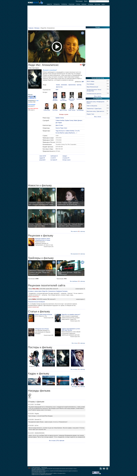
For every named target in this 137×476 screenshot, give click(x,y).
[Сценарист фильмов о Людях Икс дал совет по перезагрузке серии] (42, 197)
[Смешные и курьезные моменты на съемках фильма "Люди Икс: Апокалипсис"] (42, 268)
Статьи (78, 4)
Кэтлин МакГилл (60, 133)
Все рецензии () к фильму (78, 253)
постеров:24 (53, 160)
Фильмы (84, 4)
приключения (72, 84)
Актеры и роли (63, 114)
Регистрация (79, 1)
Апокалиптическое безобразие (36, 301)
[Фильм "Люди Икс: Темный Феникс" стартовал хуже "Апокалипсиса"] (70, 218)
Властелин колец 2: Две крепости (95, 111)
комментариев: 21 (80, 288)
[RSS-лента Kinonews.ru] (100, 468)
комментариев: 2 (80, 299)
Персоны (97, 4)
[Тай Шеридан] (80, 106)
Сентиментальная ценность (94, 93)
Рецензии (71, 4)
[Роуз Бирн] (55, 106)
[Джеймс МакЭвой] (55, 95)
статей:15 (53, 158)
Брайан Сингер (60, 117)
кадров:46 (42, 158)
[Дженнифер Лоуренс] (72, 95)
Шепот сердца (90, 81)
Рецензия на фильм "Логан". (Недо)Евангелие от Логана (42, 239)
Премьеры (57, 4)
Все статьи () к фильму (78, 343)
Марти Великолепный (92, 86)
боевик (58, 84)
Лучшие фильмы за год (98, 78)
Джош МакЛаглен (70, 133)
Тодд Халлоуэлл (60, 130)
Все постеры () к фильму (78, 369)
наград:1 (64, 156)
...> (76, 133)
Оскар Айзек (47, 110)
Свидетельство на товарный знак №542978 (41, 474)
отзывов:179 (65, 158)
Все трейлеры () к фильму (77, 281)
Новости (49, 4)
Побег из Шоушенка (92, 105)
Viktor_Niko (35, 288)
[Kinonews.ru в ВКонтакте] (103, 468)
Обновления (44, 467)
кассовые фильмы (33, 108)
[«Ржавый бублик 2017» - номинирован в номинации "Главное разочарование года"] (29, 396)
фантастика (59, 87)
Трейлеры (64, 4)
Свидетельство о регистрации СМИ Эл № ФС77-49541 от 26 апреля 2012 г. (49, 473)
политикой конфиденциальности (60, 470)
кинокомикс (64, 84)
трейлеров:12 (54, 156)
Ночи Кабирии (90, 84)
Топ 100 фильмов (97, 98)
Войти (85, 1)
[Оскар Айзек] (47, 106)
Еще (103, 4)
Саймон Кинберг (60, 120)
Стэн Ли (77, 130)
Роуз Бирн (55, 110)
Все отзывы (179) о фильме (56, 440)
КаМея (34, 299)
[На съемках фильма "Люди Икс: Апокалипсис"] (70, 268)
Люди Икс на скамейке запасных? (71, 314)
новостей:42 (42, 156)
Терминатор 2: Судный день (94, 108)
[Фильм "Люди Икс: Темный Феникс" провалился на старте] (42, 218)
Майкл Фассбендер (63, 99)
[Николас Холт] (80, 95)
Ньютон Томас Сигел (61, 128)
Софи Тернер (71, 110)
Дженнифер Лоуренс (72, 99)
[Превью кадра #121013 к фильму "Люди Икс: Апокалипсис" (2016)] (63, 381)
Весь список (97, 96)
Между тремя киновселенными (43, 314)
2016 (57, 89)
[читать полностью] (33, 296)
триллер (79, 84)
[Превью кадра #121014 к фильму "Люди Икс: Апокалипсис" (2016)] (48, 381)
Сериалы (90, 4)
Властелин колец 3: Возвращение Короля (95, 102)
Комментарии (48, 246)
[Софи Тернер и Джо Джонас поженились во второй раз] (70, 197)
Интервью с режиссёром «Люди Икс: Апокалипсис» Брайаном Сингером (47, 291)
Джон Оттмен (59, 125)
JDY (83, 81)
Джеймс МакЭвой (55, 99)
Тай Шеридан (80, 110)
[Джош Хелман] (63, 106)
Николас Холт (80, 99)
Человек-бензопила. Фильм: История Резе (94, 90)
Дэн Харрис (59, 122)
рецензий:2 (42, 160)
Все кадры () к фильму (78, 386)
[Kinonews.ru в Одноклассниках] (107, 468)
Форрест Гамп (90, 114)
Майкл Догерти (78, 120)
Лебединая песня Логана (42, 328)
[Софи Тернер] (72, 106)
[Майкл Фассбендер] (63, 95)
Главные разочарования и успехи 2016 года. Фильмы (71, 329)
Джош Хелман (63, 110)
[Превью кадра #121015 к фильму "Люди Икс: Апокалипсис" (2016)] (34, 381)
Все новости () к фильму (78, 231)
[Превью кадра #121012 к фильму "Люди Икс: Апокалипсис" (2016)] (77, 381)
